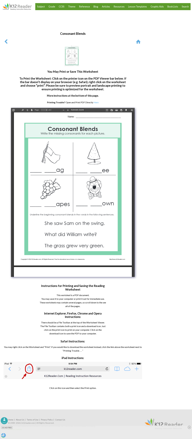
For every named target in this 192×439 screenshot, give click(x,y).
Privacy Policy (47, 419)
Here (96, 102)
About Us (20, 419)
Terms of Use (32, 419)
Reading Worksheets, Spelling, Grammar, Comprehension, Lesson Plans (18, 6)
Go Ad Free (7, 427)
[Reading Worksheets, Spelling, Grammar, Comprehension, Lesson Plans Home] (139, 41)
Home (10, 419)
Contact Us (60, 419)
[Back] (6, 41)
